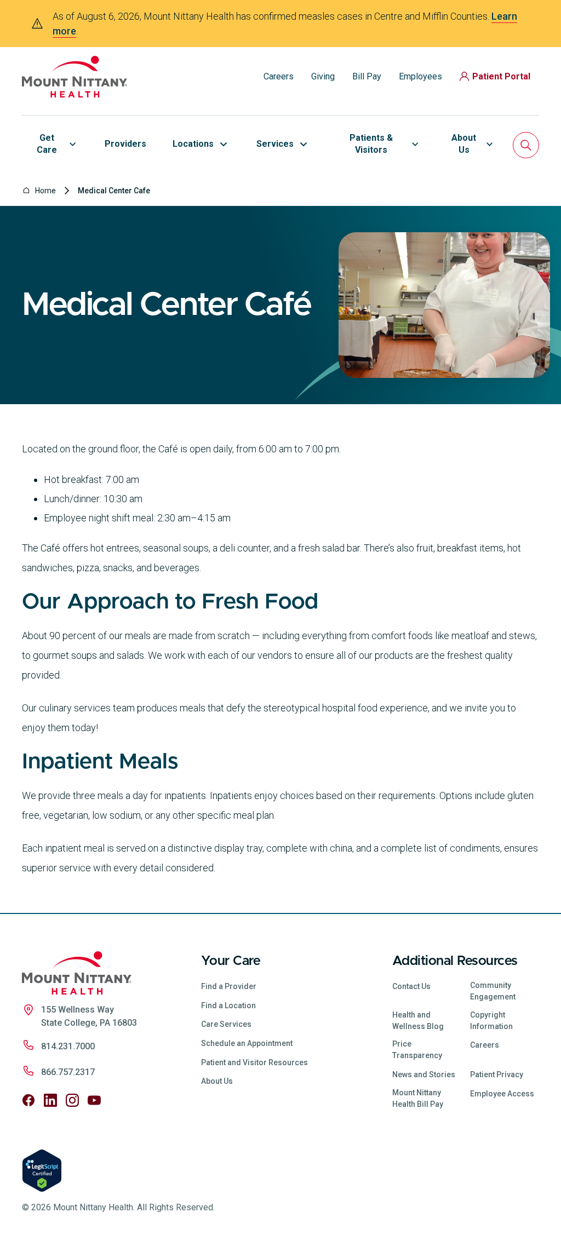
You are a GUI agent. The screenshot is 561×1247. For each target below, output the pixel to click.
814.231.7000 (68, 1046)
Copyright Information (491, 1020)
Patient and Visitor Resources (254, 1062)
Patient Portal (501, 76)
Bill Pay (366, 76)
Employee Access (502, 1093)
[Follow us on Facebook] (28, 1100)
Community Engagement (493, 991)
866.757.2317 (68, 1072)
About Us (217, 1081)
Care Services (226, 1024)
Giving (323, 76)
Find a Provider (228, 986)
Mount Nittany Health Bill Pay (417, 1098)
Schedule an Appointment (247, 1043)
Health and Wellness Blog (418, 1020)
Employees (420, 76)
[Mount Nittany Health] (74, 76)
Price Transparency (417, 1049)
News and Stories (423, 1074)
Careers (279, 76)
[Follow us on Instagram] (72, 1100)
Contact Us (411, 986)
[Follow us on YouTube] (94, 1100)
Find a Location (228, 1005)
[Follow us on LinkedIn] (50, 1100)
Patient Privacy (496, 1074)
